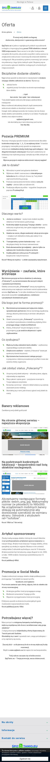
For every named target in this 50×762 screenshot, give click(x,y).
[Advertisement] (25, 691)
